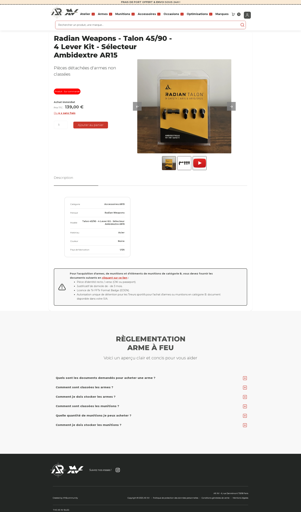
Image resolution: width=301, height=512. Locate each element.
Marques (222, 14)
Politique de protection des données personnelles (175, 498)
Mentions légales (240, 498)
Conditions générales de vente (215, 498)
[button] (87, 14)
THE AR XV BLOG (61, 510)
